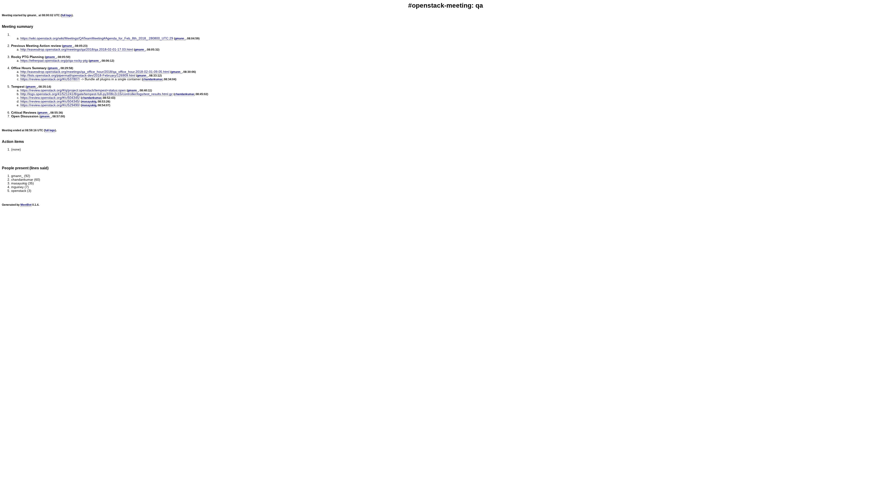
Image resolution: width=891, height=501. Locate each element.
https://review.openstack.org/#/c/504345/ (50, 98)
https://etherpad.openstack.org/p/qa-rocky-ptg (54, 60)
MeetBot (26, 204)
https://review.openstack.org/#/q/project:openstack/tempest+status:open (73, 90)
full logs (66, 15)
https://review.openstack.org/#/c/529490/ (50, 105)
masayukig (89, 101)
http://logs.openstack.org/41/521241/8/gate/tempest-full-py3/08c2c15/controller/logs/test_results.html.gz (96, 94)
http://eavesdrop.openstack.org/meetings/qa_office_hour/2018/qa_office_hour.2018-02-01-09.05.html (94, 72)
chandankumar (152, 79)
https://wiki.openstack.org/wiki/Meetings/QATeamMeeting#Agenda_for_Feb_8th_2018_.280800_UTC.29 (96, 38)
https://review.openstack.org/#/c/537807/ (50, 79)
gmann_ (180, 38)
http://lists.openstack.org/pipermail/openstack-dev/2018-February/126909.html (77, 75)
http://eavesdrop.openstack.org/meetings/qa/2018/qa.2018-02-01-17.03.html (76, 49)
